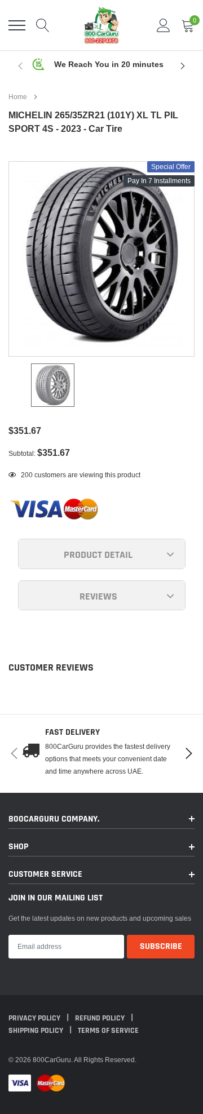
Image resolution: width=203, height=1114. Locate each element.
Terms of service (108, 1031)
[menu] (16, 25)
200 (27, 475)
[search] (43, 25)
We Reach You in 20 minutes (109, 64)
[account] (163, 25)
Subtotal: (22, 453)
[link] (52, 385)
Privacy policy (35, 1018)
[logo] (101, 25)
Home (17, 96)
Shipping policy (36, 1031)
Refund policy (100, 1018)
